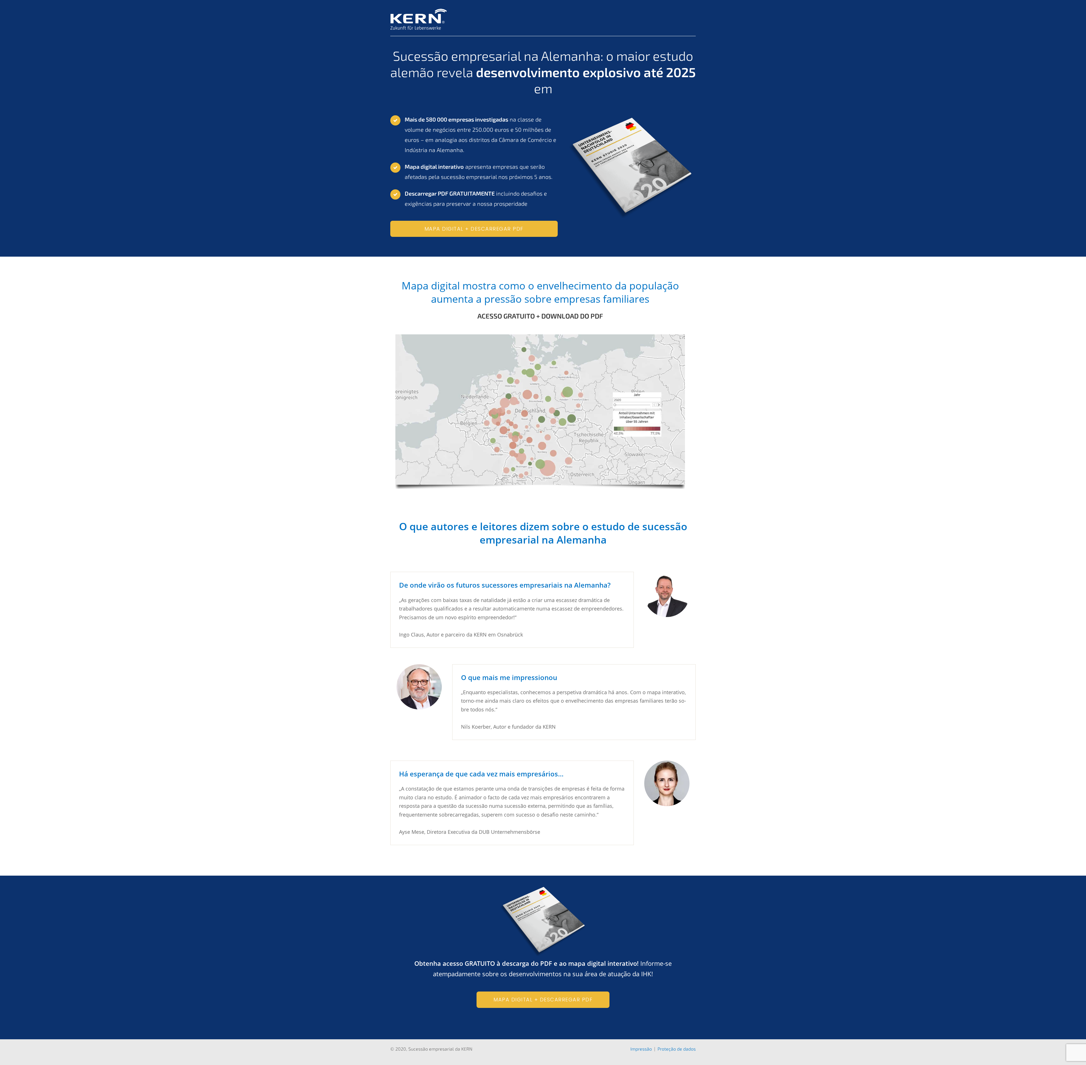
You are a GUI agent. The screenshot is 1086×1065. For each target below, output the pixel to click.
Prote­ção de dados (677, 1048)
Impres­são (641, 1048)
